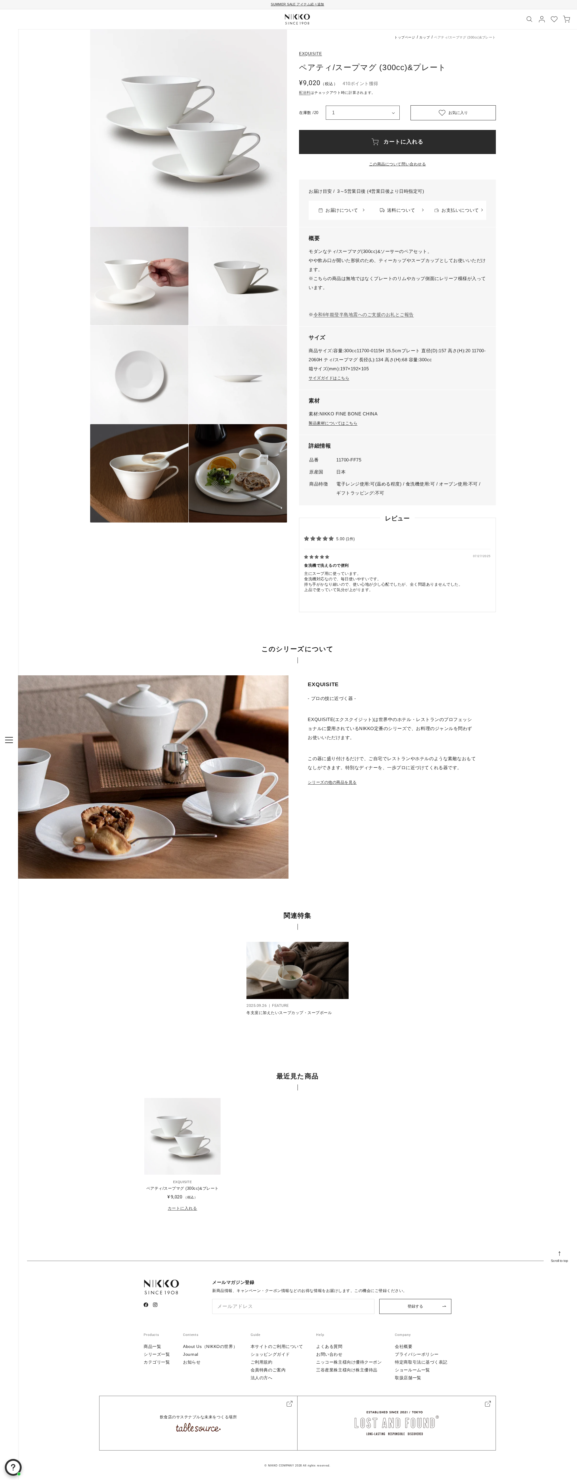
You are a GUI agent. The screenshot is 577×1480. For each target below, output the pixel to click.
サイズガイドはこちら (329, 378)
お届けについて (341, 210)
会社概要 (403, 1346)
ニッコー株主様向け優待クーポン (349, 1362)
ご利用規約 (262, 1362)
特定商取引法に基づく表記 (421, 1362)
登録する (415, 1306)
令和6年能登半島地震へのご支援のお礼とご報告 (363, 314)
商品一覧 (152, 1346)
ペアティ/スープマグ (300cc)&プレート (182, 1188)
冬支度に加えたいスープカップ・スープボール (289, 1012)
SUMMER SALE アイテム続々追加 (297, 4)
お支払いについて (460, 210)
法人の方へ (262, 1377)
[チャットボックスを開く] (13, 1467)
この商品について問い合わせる (397, 164)
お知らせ (191, 1362)
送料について (401, 210)
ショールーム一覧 (412, 1369)
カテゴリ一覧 (157, 1362)
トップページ (404, 37)
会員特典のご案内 (268, 1369)
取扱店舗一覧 (408, 1377)
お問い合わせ (329, 1354)
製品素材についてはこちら (333, 423)
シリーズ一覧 (157, 1354)
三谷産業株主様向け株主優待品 (346, 1369)
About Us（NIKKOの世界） (210, 1346)
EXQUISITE (310, 53)
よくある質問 (329, 1346)
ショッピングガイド (270, 1354)
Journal (190, 1354)
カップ (424, 37)
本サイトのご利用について (277, 1346)
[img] (316, 557)
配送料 (304, 93)
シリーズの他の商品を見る (332, 782)
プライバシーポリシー (417, 1354)
